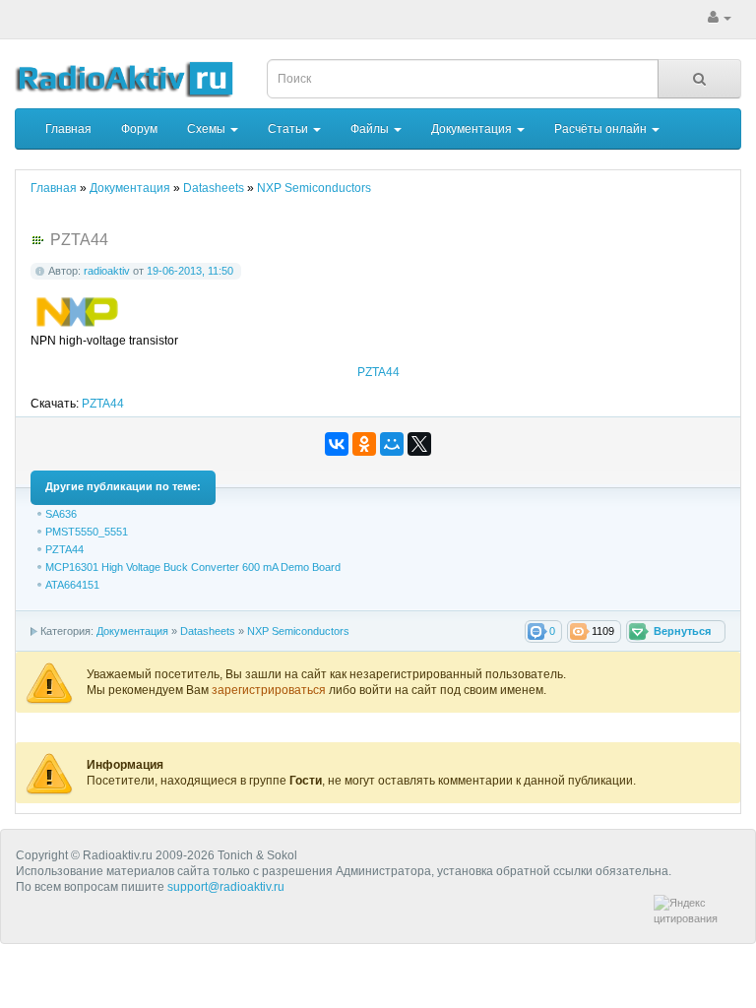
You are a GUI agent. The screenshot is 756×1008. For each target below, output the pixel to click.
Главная (68, 129)
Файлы (371, 129)
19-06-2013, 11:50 (190, 271)
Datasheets (207, 631)
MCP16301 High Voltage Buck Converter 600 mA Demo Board (193, 567)
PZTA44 (378, 372)
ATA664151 (72, 585)
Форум (139, 129)
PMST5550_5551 (86, 531)
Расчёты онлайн (602, 129)
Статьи (289, 129)
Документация (473, 129)
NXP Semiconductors (298, 631)
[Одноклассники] (364, 444)
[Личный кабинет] (719, 18)
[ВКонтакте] (336, 444)
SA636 (61, 514)
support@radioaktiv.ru (225, 887)
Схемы (207, 129)
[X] (419, 444)
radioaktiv (107, 271)
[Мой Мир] (392, 444)
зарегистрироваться (270, 690)
